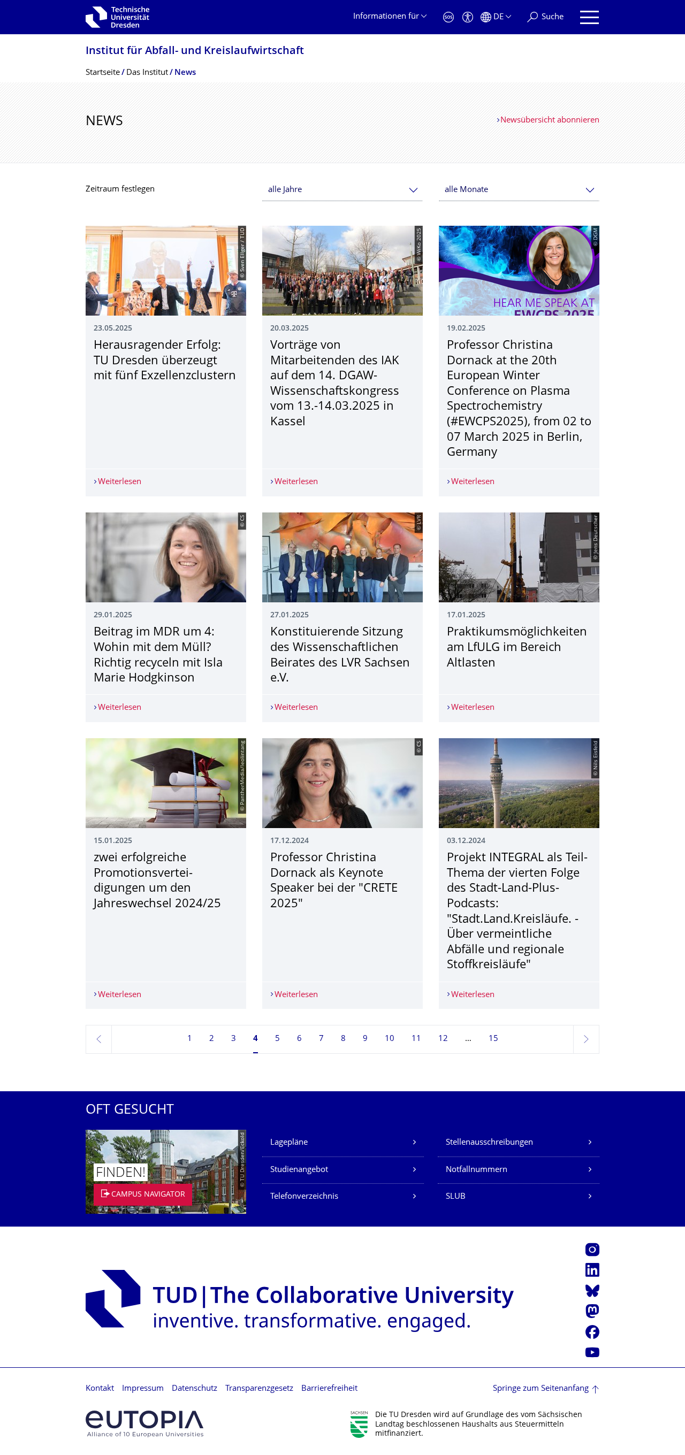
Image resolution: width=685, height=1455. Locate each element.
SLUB (456, 1197)
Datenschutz (194, 1389)
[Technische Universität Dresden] (117, 17)
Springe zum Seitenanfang (541, 1389)
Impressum (143, 1389)
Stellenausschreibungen (489, 1143)
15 (493, 1039)
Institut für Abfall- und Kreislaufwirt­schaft (195, 52)
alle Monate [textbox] (466, 190)
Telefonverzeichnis (304, 1197)
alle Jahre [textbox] (285, 190)
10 (389, 1039)
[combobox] (342, 190)
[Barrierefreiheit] (468, 17)
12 (443, 1039)
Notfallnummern (476, 1170)
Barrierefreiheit (329, 1389)
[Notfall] (448, 17)
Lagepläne (289, 1143)
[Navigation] (589, 17)
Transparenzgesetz (259, 1389)
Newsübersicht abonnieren (549, 121)
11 (416, 1039)
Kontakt (100, 1389)
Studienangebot (299, 1170)
